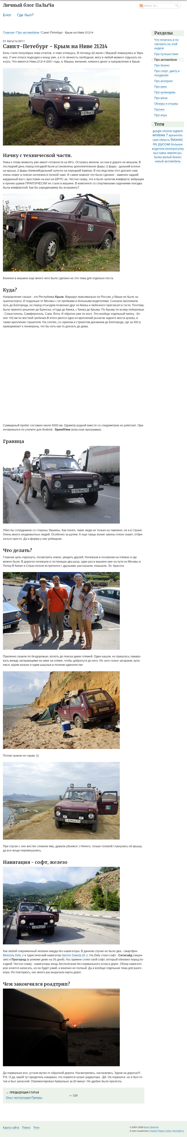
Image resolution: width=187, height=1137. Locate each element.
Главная (8, 32)
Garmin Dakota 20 (73, 955)
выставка (159, 153)
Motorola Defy (12, 955)
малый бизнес (172, 157)
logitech (178, 131)
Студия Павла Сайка (160, 1130)
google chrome (162, 131)
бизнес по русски (168, 141)
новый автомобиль (168, 161)
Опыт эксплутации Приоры (24, 1097)
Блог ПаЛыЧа (151, 1127)
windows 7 (160, 134)
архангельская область (167, 137)
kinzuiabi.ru (178, 1130)
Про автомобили (27, 32)
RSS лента (141, 5)
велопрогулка (174, 148)
